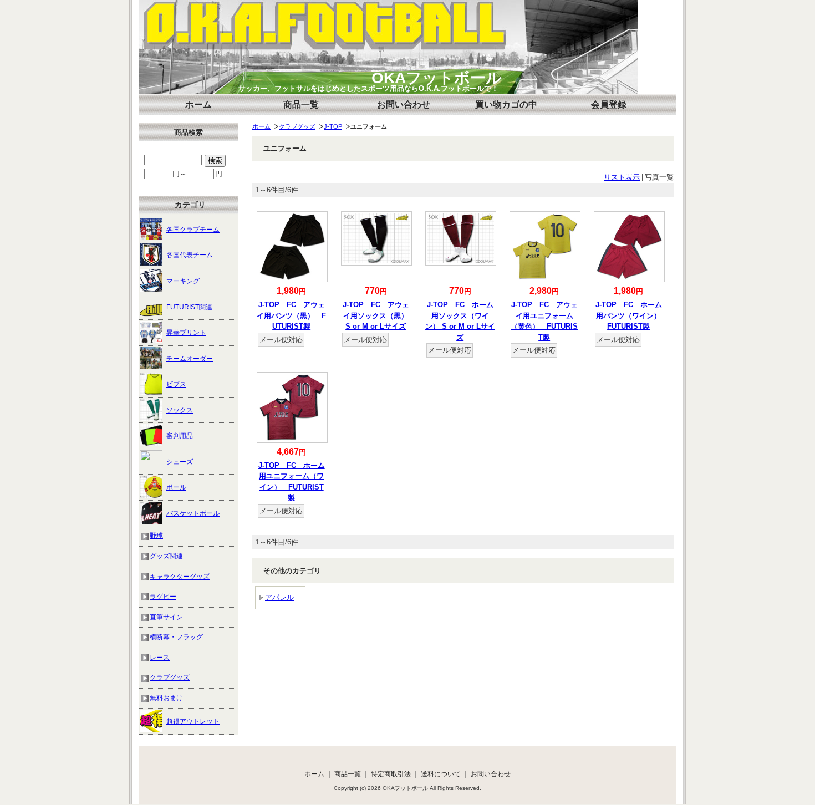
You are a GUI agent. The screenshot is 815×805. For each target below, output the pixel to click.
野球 (156, 535)
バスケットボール (193, 513)
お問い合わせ (403, 104)
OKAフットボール (436, 77)
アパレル (279, 597)
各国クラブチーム (193, 229)
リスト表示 (622, 177)
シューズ (179, 461)
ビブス (176, 384)
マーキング (183, 280)
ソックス (179, 410)
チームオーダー (189, 358)
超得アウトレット (193, 721)
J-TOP (333, 126)
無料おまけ (166, 697)
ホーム (198, 104)
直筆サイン (166, 616)
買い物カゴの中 (506, 104)
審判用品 (179, 435)
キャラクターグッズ (180, 576)
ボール (176, 487)
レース (160, 657)
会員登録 (608, 104)
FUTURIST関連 (189, 306)
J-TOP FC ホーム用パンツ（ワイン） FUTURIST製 (632, 315)
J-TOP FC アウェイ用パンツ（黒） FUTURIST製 (291, 315)
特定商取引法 (391, 773)
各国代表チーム (189, 254)
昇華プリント (186, 332)
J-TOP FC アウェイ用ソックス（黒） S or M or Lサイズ (376, 315)
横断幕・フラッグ (176, 636)
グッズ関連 (166, 555)
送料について (441, 773)
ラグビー (163, 596)
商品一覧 (301, 104)
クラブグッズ (297, 126)
